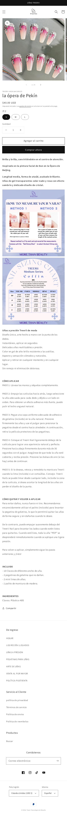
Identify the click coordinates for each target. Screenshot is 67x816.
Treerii (29, 810)
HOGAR (9, 638)
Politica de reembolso (17, 721)
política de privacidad (17, 700)
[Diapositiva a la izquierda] (26, 84)
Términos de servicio (16, 707)
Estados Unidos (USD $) (22, 793)
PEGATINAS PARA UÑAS (17, 659)
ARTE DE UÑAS (13, 666)
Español (48, 793)
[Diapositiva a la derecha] (40, 84)
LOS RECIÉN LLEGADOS (17, 645)
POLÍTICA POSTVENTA (17, 680)
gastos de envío (25, 106)
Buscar (9, 741)
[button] (3, 11)
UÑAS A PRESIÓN (14, 652)
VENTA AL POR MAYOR (17, 673)
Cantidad (6, 124)
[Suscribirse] (57, 760)
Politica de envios (15, 714)
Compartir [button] (11, 608)
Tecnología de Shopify (38, 810)
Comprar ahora (33, 149)
